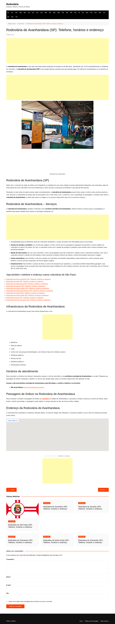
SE (12, 17)
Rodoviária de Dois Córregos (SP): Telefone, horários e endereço (28, 300)
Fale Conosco (105, 621)
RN (87, 12)
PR (71, 12)
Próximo (102, 490)
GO (41, 12)
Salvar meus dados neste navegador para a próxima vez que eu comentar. (30, 601)
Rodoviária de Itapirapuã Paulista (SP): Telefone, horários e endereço (29, 291)
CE (29, 12)
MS (54, 12)
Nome (8, 577)
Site (7, 593)
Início (81, 621)
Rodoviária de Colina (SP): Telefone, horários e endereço (25, 293)
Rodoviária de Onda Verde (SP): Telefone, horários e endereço (27, 295)
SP (8, 17)
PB (67, 12)
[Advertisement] (57, 50)
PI (79, 12)
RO (96, 12)
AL (12, 12)
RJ (83, 12)
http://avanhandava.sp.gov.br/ (34, 387)
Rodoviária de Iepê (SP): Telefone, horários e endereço (24, 281)
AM (20, 12)
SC (104, 12)
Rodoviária (12, 4)
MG (59, 12)
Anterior (12, 490)
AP (16, 12)
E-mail (8, 585)
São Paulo (11, 34)
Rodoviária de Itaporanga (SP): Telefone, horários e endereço (27, 284)
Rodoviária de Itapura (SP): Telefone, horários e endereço (25, 286)
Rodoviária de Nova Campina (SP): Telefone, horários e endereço (28, 279)
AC (8, 12)
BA (25, 12)
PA (63, 12)
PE (75, 12)
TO (16, 17)
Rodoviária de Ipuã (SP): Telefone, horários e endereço (24, 298)
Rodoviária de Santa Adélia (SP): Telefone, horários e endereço (27, 288)
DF (33, 12)
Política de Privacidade (91, 621)
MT (50, 12)
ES (37, 12)
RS (91, 12)
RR (100, 12)
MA (46, 12)
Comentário (10, 559)
